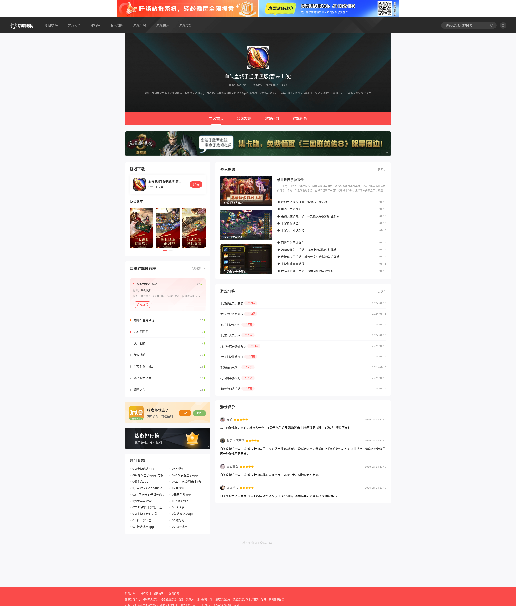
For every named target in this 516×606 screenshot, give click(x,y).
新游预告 (242, 85)
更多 (380, 169)
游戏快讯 (163, 25)
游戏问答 (140, 25)
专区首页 (216, 118)
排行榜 (96, 25)
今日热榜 (51, 25)
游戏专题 (185, 25)
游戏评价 (299, 118)
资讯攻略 (117, 25)
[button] (200, 228)
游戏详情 (142, 304)
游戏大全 (74, 25)
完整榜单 (197, 268)
